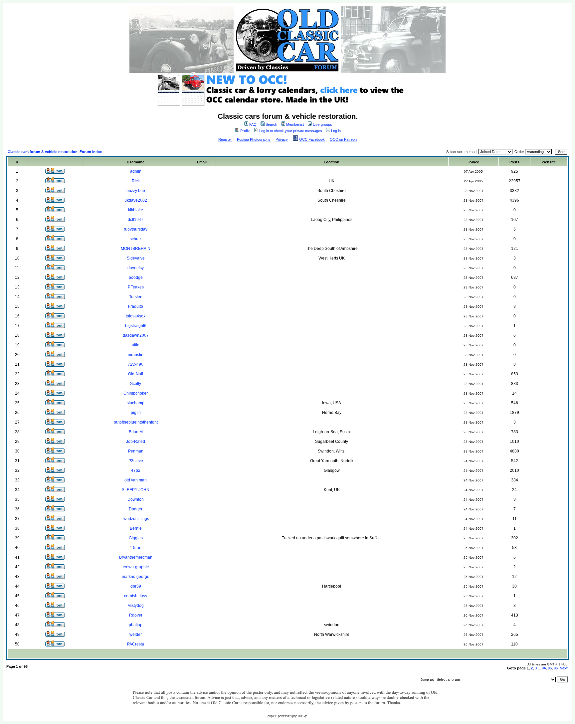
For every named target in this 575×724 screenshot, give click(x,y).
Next (564, 668)
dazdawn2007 (136, 335)
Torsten (135, 296)
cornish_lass (135, 596)
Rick (136, 181)
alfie (135, 345)
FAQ (253, 124)
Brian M (136, 432)
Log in (336, 131)
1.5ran (135, 547)
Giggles (136, 538)
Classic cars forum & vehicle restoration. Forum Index (55, 152)
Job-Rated (135, 441)
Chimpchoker (135, 393)
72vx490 (135, 364)
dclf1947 (135, 219)
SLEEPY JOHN (135, 489)
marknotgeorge (135, 576)
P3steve (135, 460)
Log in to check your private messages (290, 131)
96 (556, 668)
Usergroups (322, 124)
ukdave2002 (135, 200)
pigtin (136, 412)
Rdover (135, 615)
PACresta (135, 644)
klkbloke (135, 210)
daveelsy (135, 268)
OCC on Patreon (343, 139)
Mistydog (135, 605)
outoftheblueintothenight (136, 422)
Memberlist (295, 124)
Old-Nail (135, 374)
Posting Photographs (254, 139)
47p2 (135, 470)
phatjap (135, 625)
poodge (136, 277)
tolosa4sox (135, 316)
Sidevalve (136, 258)
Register (225, 139)
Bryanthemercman (135, 557)
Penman (135, 451)
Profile (245, 131)
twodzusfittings (135, 518)
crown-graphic (136, 567)
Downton (135, 499)
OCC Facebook (312, 139)
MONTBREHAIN (135, 248)
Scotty (135, 383)
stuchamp (135, 403)
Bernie (136, 528)
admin (135, 171)
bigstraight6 (135, 325)
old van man (135, 480)
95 (550, 668)
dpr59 (135, 586)
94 (544, 668)
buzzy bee (135, 190)
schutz (135, 239)
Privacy (282, 139)
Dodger (135, 509)
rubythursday (135, 229)
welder (135, 634)
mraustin (135, 354)
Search (271, 124)
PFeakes (136, 287)
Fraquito (135, 306)
